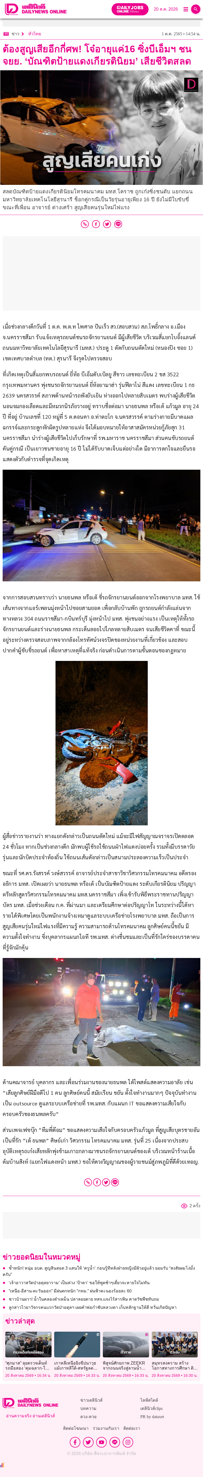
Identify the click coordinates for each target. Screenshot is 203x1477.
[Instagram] (128, 1442)
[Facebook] (97, 1182)
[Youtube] (101, 1442)
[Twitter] (106, 1182)
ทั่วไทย (34, 34)
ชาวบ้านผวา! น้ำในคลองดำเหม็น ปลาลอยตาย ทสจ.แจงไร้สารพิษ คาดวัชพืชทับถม (84, 1299)
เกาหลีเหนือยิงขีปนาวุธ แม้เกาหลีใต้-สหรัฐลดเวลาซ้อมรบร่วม (75, 1368)
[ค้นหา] (195, 9)
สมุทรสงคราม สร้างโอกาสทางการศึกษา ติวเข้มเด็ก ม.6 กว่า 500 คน (174, 1368)
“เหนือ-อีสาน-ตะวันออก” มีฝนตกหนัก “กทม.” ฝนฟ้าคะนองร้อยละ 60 (70, 1291)
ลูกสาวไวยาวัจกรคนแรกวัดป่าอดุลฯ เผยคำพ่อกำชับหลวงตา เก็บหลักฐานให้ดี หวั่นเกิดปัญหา (93, 1307)
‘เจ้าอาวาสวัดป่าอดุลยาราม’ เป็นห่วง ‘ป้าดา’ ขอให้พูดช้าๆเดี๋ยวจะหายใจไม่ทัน (79, 1282)
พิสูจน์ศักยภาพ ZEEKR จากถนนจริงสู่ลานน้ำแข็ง (124, 1368)
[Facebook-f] (75, 1442)
